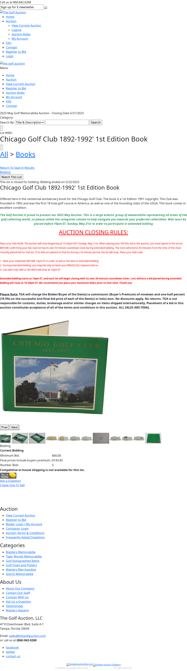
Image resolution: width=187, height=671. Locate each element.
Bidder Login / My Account (24, 524)
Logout (17, 30)
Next (14, 427)
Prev (4, 427)
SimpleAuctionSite (101, 668)
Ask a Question (10, 481)
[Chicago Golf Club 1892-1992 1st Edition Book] (55, 367)
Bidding (5, 172)
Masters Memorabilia (20, 552)
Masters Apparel (17, 610)
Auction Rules (21, 34)
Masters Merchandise (21, 570)
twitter (10, 652)
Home (10, 17)
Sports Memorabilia (19, 574)
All (4, 154)
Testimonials (14, 606)
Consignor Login (17, 529)
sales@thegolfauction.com (27, 636)
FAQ (9, 43)
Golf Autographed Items (22, 561)
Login (10, 56)
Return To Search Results (17, 168)
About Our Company (20, 588)
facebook (12, 648)
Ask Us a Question (18, 602)
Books (25, 154)
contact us (13, 656)
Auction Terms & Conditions (25, 533)
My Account (20, 39)
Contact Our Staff (18, 593)
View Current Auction (26, 25)
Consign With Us (17, 597)
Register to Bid (16, 52)
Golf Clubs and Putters (21, 565)
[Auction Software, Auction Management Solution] (79, 664)
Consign (11, 47)
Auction (11, 21)
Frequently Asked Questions (25, 537)
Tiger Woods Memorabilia (24, 556)
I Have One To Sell (12, 485)
